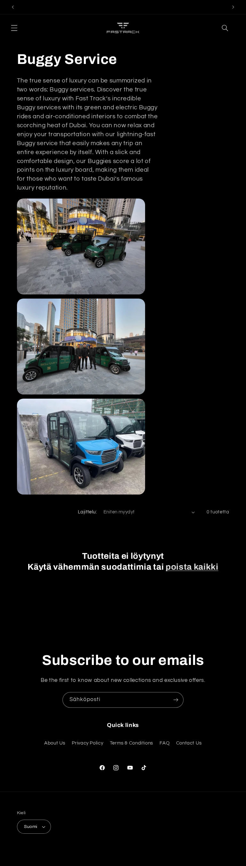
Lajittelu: (87, 512)
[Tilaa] (175, 700)
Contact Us (189, 743)
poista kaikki (192, 567)
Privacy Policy (87, 743)
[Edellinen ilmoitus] (13, 7)
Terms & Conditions (131, 743)
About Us (54, 743)
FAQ (164, 743)
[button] (14, 28)
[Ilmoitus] (233, 7)
